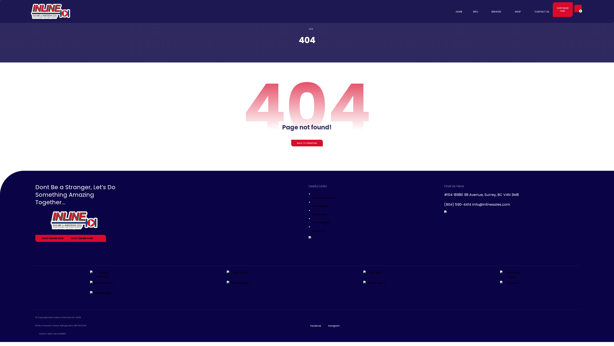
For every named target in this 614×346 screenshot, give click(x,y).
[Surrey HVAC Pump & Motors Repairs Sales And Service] (51, 11)
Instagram (334, 325)
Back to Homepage (307, 143)
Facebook (315, 325)
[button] (577, 8)
